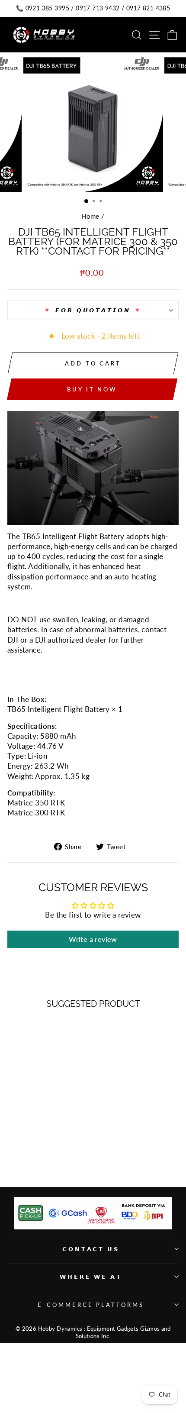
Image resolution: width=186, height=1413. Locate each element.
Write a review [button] (93, 939)
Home (90, 216)
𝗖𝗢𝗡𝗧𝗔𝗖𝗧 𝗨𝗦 (91, 1248)
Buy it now (92, 389)
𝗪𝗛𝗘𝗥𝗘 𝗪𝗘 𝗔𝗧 (91, 1276)
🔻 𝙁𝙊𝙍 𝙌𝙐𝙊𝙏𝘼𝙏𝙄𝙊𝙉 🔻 (93, 310)
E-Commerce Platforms (91, 1304)
